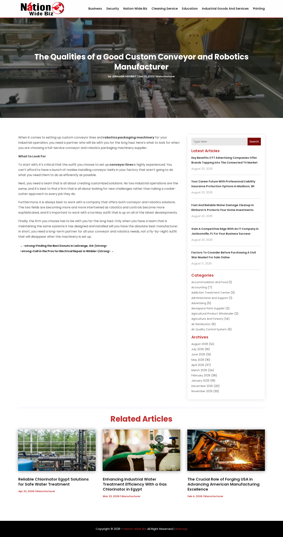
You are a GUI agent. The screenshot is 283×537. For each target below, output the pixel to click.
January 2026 (200, 381)
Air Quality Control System (209, 329)
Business (95, 8)
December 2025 (202, 386)
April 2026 (197, 365)
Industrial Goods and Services (225, 8)
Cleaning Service (165, 8)
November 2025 (202, 391)
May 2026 (197, 360)
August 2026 (199, 344)
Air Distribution (201, 324)
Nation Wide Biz (135, 8)
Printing (259, 8)
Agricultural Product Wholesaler (212, 313)
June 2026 (198, 354)
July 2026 (197, 349)
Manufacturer (165, 76)
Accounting (199, 287)
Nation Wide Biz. (135, 529)
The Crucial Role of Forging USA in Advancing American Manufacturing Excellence (224, 484)
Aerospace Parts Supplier (208, 308)
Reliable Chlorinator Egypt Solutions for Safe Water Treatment (53, 482)
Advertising (198, 303)
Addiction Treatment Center (210, 293)
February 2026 (200, 375)
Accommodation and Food (209, 282)
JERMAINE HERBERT (124, 76)
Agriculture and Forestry (207, 319)
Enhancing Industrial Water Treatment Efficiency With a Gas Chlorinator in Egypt (135, 484)
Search (254, 141)
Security (112, 8)
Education (190, 8)
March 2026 (199, 370)
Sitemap (181, 529)
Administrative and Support (209, 298)
